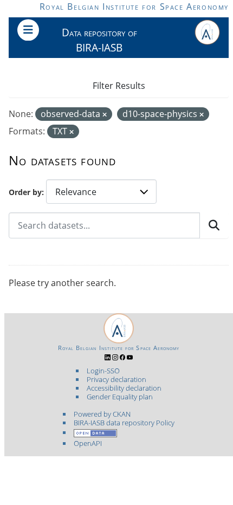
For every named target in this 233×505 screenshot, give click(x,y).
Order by (25, 192)
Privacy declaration (116, 379)
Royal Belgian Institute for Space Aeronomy (134, 6)
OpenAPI (88, 443)
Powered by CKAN (102, 414)
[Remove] (104, 115)
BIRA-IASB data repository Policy (124, 423)
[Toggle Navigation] (28, 30)
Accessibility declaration (124, 388)
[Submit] (214, 225)
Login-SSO (103, 370)
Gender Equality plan (120, 397)
